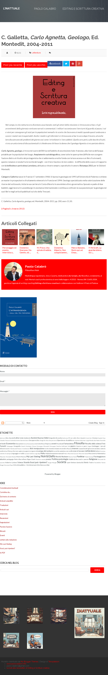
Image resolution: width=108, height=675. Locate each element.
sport (69, 462)
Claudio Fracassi (5, 440)
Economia (10, 443)
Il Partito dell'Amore (15, 448)
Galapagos (10, 446)
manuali (61, 453)
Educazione (19, 444)
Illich (31, 448)
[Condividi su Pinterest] (73, 63)
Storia (86, 462)
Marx (65, 453)
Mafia (43, 453)
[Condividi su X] (66, 63)
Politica (55, 459)
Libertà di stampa (5, 453)
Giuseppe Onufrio (55, 446)
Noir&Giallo (48, 456)
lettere (98, 451)
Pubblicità (72, 459)
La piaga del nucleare (45, 451)
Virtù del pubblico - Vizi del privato (24, 465)
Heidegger (95, 446)
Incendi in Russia (66, 448)
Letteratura (36, 53)
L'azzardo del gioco (85, 448)
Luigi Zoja (37, 453)
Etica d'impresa (46, 444)
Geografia (17, 446)
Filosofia (79, 443)
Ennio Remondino (29, 444)
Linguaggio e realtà (17, 453)
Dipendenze (61, 440)
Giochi (23, 446)
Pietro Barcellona (20, 459)
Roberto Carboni (11, 462)
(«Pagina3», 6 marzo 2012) (12, 208)
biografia (52, 438)
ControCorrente (15, 440)
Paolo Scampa (89, 457)
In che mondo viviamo (52, 448)
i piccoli (102, 446)
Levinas (103, 451)
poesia (48, 459)
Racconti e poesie (82, 459)
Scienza (20, 462)
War (48, 465)
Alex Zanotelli (10, 438)
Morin (18, 457)
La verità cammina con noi (62, 451)
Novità (58, 457)
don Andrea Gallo (77, 440)
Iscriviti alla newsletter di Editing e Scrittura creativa (28, 668)
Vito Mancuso (41, 465)
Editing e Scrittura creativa (83, 8)
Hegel (89, 446)
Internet (75, 448)
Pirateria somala (40, 459)
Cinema (94, 438)
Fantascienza (69, 444)
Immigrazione (39, 448)
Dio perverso (53, 440)
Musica (23, 457)
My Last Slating (33, 456)
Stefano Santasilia (77, 462)
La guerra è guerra (30, 451)
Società (61, 462)
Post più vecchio (36, 65)
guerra (72, 446)
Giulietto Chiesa (31, 446)
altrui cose (19, 438)
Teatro (91, 462)
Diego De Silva (44, 440)
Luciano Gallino (29, 453)
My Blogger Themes (29, 662)
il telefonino (25, 448)
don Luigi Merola (88, 440)
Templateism (53, 662)
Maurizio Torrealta (5, 457)
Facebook (60, 444)
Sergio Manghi (52, 462)
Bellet (46, 438)
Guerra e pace (81, 446)
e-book (3, 444)
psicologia (63, 459)
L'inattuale (11, 8)
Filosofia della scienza (93, 444)
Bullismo (65, 438)
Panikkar (81, 456)
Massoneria (92, 453)
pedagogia (10, 459)
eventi (54, 444)
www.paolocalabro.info (16, 664)
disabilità (69, 440)
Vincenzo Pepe (8, 465)
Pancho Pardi (73, 457)
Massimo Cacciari (73, 453)
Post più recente (12, 65)
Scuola (27, 462)
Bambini (34, 438)
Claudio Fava (101, 438)
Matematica (101, 453)
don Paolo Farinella (99, 440)
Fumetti (3, 446)
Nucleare (65, 457)
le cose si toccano (78, 451)
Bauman (41, 438)
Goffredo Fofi (66, 446)
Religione (93, 459)
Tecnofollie (97, 462)
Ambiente (27, 438)
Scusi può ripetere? (38, 462)
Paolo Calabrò (45, 8)
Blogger (57, 474)
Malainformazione (51, 453)
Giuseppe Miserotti (43, 446)
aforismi (2, 438)
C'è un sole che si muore (76, 438)
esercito (38, 444)
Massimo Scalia (83, 453)
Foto (103, 444)
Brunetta (59, 438)
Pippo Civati (31, 459)
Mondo (14, 457)
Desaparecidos (34, 440)
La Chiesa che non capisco (14, 451)
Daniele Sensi (24, 440)
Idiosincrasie (4, 448)
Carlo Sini (89, 438)
